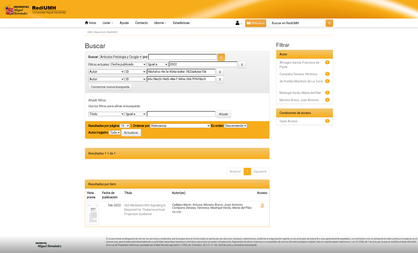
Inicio (92, 23)
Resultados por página (103, 125)
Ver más (176, 211)
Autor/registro (98, 132)
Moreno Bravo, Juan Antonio (299, 100)
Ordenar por (141, 125)
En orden (217, 125)
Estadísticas (181, 23)
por (145, 57)
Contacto (141, 23)
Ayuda (124, 23)
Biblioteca (257, 23)
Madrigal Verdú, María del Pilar (300, 93)
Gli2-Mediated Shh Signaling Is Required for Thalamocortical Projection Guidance (145, 210)
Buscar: (93, 57)
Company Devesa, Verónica (298, 74)
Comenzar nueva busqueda (110, 87)
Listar (107, 23)
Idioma (159, 23)
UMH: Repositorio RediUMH (102, 32)
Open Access (289, 121)
